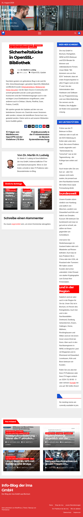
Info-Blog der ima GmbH (9, 14)
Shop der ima (59, 505)
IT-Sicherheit (38, 45)
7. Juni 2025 (11, 467)
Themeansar (5, 510)
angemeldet (16, 224)
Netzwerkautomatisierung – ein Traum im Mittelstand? (61, 464)
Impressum (77, 512)
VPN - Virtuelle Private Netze (19, 47)
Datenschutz (67, 512)
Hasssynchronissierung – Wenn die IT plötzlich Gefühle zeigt (21, 438)
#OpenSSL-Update (38, 72)
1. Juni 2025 (51, 467)
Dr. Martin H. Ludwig (28, 70)
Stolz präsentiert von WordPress (12, 508)
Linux (42, 192)
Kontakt (73, 383)
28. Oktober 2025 (13, 442)
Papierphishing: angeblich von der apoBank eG (56, 438)
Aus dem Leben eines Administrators (21, 45)
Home (51, 505)
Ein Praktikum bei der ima (60, 509)
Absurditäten (10, 431)
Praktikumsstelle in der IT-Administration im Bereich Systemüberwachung (39, 136)
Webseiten (33, 47)
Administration (10, 456)
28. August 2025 (53, 442)
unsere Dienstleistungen (73, 505)
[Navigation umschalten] (40, 33)
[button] (75, 33)
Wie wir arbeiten (76, 509)
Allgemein (26, 188)
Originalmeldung (28, 87)
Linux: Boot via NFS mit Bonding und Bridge (19, 462)
